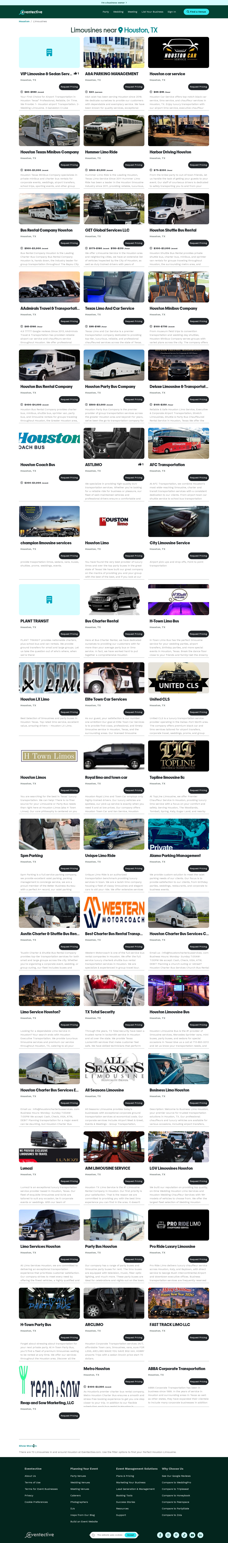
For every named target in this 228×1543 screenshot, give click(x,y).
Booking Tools (124, 1495)
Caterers (75, 1495)
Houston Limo (97, 543)
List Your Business (152, 11)
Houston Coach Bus (37, 464)
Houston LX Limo (34, 699)
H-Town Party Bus (35, 1324)
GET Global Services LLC (107, 230)
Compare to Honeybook (176, 1495)
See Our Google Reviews (176, 1475)
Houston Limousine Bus (170, 1012)
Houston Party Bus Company (110, 386)
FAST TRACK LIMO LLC (170, 1324)
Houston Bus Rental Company (46, 386)
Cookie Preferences (36, 1502)
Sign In (172, 11)
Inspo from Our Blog (82, 1515)
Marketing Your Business (130, 1482)
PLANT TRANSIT (34, 621)
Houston (24, 21)
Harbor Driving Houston (170, 152)
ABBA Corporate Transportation (176, 1368)
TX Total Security (100, 1012)
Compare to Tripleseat (175, 1488)
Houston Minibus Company (173, 308)
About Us (30, 1475)
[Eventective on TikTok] (184, 1535)
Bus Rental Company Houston (46, 230)
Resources (122, 1508)
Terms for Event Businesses (41, 1488)
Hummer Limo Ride (101, 152)
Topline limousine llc (167, 777)
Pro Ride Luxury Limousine (172, 1246)
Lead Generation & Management (135, 1488)
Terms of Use (32, 1482)
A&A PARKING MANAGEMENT (112, 74)
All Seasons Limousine (104, 1090)
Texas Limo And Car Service (109, 308)
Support (121, 1515)
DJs (72, 1508)
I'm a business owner (113, 2)
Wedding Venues (80, 1482)
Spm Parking (31, 855)
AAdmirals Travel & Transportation (50, 308)
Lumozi (26, 1168)
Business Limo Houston (169, 1090)
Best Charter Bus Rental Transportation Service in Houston (136, 933)
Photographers (79, 1502)
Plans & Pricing (125, 1475)
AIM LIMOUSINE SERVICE (107, 1168)
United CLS (160, 699)
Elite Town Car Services (106, 699)
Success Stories (125, 1502)
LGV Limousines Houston (171, 1168)
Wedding (118, 11)
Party (106, 11)
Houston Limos (33, 777)
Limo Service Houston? (40, 1012)
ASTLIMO (93, 464)
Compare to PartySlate (175, 1508)
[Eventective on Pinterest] (176, 1535)
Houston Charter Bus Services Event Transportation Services (73, 1090)
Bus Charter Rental (101, 621)
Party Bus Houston (101, 1246)
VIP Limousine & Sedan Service (47, 74)
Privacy (29, 1495)
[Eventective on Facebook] (160, 1535)
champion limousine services (46, 543)
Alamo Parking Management (175, 855)
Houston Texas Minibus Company (49, 152)
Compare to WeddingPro (176, 1482)
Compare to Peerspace (175, 1502)
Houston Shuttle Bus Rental (173, 230)
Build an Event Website (84, 1521)
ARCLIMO (94, 1324)
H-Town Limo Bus (164, 621)
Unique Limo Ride (100, 855)
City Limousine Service (170, 543)
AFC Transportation (167, 464)
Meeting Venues (79, 1488)
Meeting (132, 11)
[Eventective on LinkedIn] (200, 1535)
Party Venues (78, 1475)
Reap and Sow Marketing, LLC (47, 1402)
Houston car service (167, 74)
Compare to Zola (172, 1515)
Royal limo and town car (106, 777)
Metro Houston (97, 1368)
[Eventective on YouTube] (192, 1535)
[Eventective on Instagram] (168, 1535)
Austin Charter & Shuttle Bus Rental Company (60, 933)
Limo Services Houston (40, 1246)
